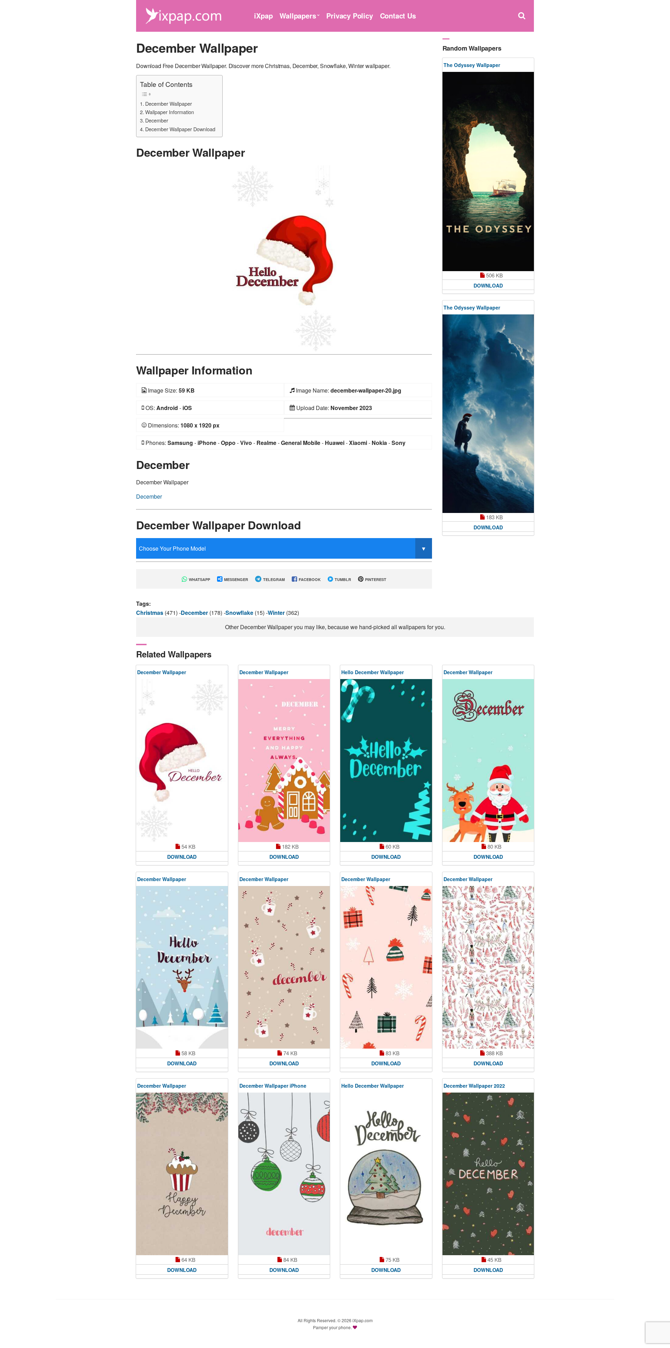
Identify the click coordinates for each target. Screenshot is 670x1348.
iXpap (263, 15)
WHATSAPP (199, 579)
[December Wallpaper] (284, 258)
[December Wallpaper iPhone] (284, 1174)
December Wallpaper (168, 103)
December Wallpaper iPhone (272, 1085)
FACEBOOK (309, 579)
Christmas (150, 613)
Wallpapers (298, 15)
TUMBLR (342, 579)
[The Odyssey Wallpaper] (488, 171)
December (156, 120)
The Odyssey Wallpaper (472, 64)
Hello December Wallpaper (372, 672)
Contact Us (398, 15)
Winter (277, 613)
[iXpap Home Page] (183, 15)
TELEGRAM (273, 579)
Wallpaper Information (169, 112)
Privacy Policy (349, 15)
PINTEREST (375, 579)
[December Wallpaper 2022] (488, 1174)
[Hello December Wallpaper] (386, 760)
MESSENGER (235, 579)
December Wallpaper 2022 (474, 1085)
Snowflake (240, 613)
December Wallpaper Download (180, 129)
